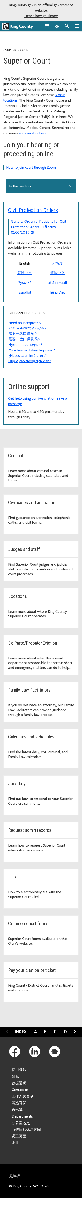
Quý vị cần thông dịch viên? (29, 361)
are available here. (33, 133)
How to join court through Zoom (31, 167)
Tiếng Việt (57, 292)
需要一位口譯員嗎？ (25, 339)
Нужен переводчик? (25, 344)
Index (21, 1031)
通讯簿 (17, 1110)
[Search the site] (67, 26)
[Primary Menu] (77, 26)
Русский (24, 283)
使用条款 (19, 1069)
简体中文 (57, 273)
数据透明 (19, 1083)
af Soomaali (57, 283)
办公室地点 (21, 1123)
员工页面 (19, 1136)
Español (24, 292)
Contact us (20, 1089)
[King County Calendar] (47, 26)
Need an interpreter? (24, 323)
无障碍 (14, 1176)
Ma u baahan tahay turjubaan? (31, 350)
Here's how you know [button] (41, 16)
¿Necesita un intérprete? (28, 355)
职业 (15, 1143)
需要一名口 (17, 334)
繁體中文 (24, 273)
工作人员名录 (22, 1096)
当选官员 (19, 1103)
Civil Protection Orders (33, 210)
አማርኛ (57, 263)
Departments (22, 1116)
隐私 (15, 1076)
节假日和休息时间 (26, 1129)
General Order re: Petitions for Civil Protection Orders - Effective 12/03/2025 (38, 227)
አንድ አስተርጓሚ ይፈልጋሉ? (27, 328)
